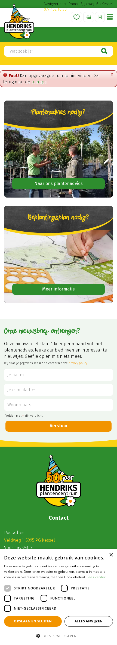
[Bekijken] (88, 17)
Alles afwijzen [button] (89, 621)
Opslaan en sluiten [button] (33, 621)
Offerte (100, 17)
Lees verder (96, 577)
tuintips (39, 81)
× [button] (111, 555)
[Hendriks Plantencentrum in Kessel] (19, 21)
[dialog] (58, 597)
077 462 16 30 (55, 9)
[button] (58, 635)
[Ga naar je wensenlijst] (76, 17)
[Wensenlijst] (76, 17)
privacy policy (78, 363)
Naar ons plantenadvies (58, 183)
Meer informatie (58, 289)
